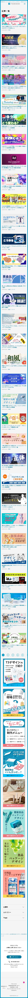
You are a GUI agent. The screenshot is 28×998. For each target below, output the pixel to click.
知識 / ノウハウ (11, 70)
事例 (9, 30)
